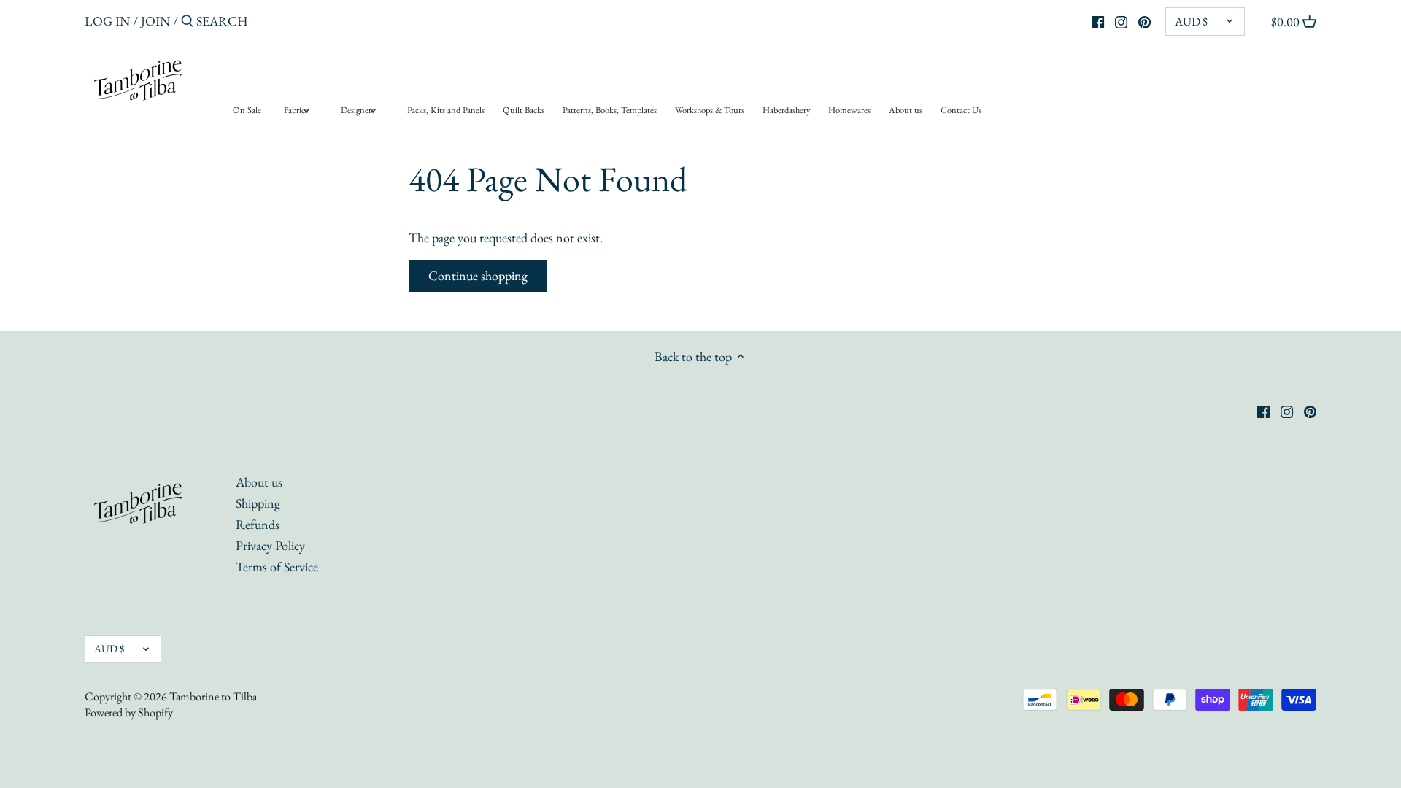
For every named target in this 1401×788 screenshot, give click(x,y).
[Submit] (187, 23)
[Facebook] (1098, 20)
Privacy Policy (270, 545)
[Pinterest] (1144, 20)
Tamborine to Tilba (213, 696)
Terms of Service (277, 566)
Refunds (257, 524)
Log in (107, 20)
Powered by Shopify (129, 712)
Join (155, 20)
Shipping (258, 503)
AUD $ (1191, 21)
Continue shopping (478, 275)
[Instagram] (1121, 20)
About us (259, 482)
